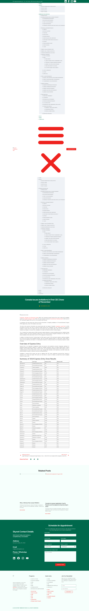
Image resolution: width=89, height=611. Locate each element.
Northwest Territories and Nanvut (50, 39)
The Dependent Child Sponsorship (50, 255)
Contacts (41, 119)
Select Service (48, 544)
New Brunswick (46, 36)
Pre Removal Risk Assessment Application (51, 104)
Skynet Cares (44, 8)
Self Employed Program (48, 20)
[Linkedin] (65, 1)
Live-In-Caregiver (47, 70)
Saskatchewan (46, 219)
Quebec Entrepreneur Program (50, 259)
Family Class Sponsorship (46, 76)
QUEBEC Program (44, 83)
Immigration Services (44, 14)
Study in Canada (46, 230)
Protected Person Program (49, 275)
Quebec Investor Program (48, 88)
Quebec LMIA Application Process (52, 64)
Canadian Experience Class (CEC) (48, 52)
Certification (44, 184)
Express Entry (44, 15)
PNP (32, 583)
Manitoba (45, 207)
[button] (51, 149)
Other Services (44, 94)
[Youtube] (75, 1)
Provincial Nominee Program (47, 202)
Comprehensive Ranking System (56, 318)
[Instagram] (72, 1)
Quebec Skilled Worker (48, 266)
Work (44, 57)
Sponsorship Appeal (49, 109)
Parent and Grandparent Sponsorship (51, 79)
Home (48, 578)
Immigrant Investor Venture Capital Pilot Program (54, 25)
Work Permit (48, 233)
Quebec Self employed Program (50, 90)
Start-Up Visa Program (48, 196)
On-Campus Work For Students (51, 67)
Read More (22, 510)
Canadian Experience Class (29, 318)
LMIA (32, 582)
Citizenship (45, 97)
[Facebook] (18, 558)
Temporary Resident (45, 54)
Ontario (45, 41)
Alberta (45, 29)
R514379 (14, 587)
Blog (40, 290)
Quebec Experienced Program (49, 86)
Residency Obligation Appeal (51, 107)
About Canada (44, 11)
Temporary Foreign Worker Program (53, 62)
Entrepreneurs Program (48, 18)
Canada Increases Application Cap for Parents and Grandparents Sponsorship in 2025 (56, 505)
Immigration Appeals (47, 106)
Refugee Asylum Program (48, 99)
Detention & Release (47, 113)
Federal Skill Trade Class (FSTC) (48, 225)
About (40, 5)
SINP (32, 585)
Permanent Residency (47, 95)
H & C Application (46, 102)
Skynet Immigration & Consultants (48, 6)
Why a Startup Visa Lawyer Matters (29, 503)
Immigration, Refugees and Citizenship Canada (29, 317)
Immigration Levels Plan (60, 326)
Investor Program (47, 23)
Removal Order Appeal (50, 285)
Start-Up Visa (34, 578)
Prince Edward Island (47, 43)
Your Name (47, 532)
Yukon (44, 46)
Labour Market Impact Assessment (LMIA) (53, 60)
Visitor (44, 246)
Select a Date (64, 544)
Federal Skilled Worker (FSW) (47, 49)
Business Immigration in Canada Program (49, 17)
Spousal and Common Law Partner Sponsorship (53, 77)
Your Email (63, 538)
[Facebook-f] (68, 1)
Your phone (47, 538)
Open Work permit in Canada (51, 240)
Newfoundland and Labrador (49, 212)
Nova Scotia (45, 34)
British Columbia (46, 205)
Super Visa (45, 73)
